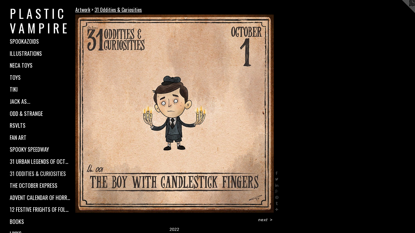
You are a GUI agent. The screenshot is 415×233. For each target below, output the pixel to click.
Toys (15, 77)
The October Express (33, 185)
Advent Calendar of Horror (40, 197)
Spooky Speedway (29, 149)
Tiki (14, 89)
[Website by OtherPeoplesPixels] (403, 12)
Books (17, 221)
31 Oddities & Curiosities (38, 173)
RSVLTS (18, 125)
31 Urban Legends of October (40, 161)
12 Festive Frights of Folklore (40, 209)
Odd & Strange (26, 113)
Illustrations (26, 53)
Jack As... (20, 101)
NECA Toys (21, 65)
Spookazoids (24, 41)
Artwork (82, 9)
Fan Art (18, 137)
